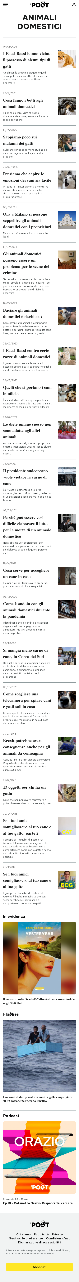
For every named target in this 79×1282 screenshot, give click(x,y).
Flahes (11, 1014)
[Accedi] (74, 4)
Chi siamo (23, 1234)
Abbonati (39, 1267)
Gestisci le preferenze (26, 1238)
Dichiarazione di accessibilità (39, 1242)
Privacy (57, 1234)
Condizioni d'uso (58, 1238)
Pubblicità (41, 1234)
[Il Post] (39, 4)
